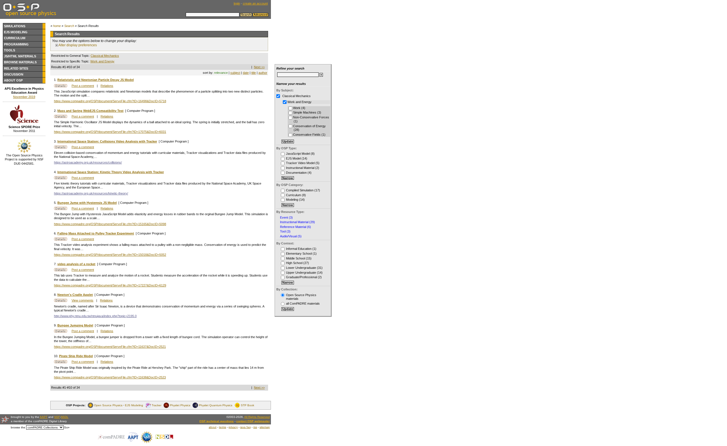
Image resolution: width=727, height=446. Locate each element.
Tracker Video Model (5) (302, 163)
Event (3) (286, 217)
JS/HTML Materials (20, 56)
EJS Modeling (16, 32)
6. (55, 233)
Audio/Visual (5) (291, 236)
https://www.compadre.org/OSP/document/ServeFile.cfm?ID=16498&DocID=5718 (110, 101)
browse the (18, 427)
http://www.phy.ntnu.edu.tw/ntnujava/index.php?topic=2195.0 (95, 316)
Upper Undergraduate (301, 272)
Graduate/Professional (301, 277)
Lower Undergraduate (301, 267)
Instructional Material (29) (297, 222)
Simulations (14, 26)
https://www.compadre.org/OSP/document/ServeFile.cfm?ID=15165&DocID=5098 (110, 224)
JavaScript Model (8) (300, 153)
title (253, 72)
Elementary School (299, 253)
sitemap (265, 427)
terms (222, 427)
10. (56, 356)
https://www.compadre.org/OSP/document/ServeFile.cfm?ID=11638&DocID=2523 (110, 377)
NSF (57, 416)
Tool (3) (285, 231)
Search (69, 26)
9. (55, 325)
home (57, 26)
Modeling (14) (295, 199)
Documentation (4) (299, 172)
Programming (16, 44)
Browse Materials (20, 62)
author (262, 72)
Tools (9, 50)
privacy (233, 427)
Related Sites (16, 68)
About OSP (13, 80)
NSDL (64, 416)
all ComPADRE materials (303, 303)
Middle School (295, 258)
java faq (245, 427)
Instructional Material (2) (302, 167)
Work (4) (298, 108)
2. (55, 110)
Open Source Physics (108, 405)
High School (294, 263)
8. (55, 294)
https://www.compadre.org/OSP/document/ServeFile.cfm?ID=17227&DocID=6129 (110, 285)
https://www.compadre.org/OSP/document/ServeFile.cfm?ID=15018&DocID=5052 (110, 254)
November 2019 (24, 97)
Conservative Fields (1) (308, 134)
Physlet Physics (180, 405)
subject (235, 72)
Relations (107, 85)
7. (55, 264)
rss (255, 427)
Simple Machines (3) (306, 112)
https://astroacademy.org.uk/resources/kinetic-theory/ (91, 193)
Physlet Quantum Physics (215, 405)
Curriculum (14, 38)
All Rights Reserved (257, 416)
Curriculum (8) (296, 195)
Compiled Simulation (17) (303, 190)
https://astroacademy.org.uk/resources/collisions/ (88, 162)
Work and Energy (102, 61)
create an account (255, 3)
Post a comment (83, 85)
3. (55, 141)
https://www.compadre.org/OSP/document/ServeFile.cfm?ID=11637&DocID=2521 (110, 346)
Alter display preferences (77, 45)
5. (55, 202)
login (237, 3)
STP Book (247, 405)
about (212, 427)
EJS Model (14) (296, 158)
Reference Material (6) (295, 227)
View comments (82, 300)
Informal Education (299, 248)
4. (55, 172)
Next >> (259, 67)
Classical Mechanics (105, 55)
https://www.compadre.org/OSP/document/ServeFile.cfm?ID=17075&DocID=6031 (110, 131)
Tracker (156, 405)
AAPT (43, 416)
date (246, 72)
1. (55, 79)
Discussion (13, 74)
